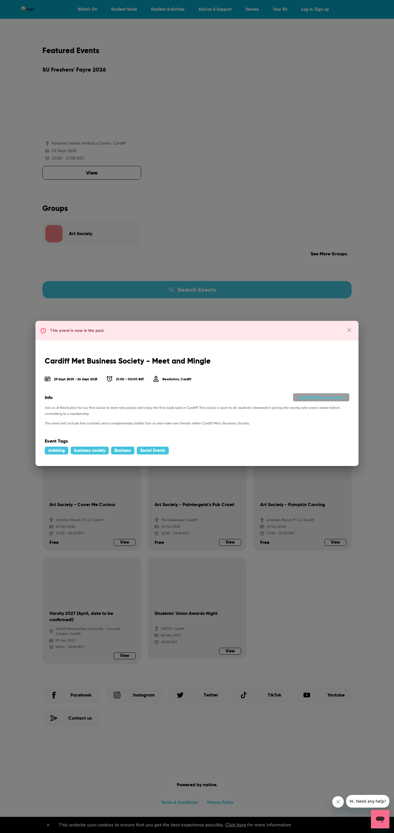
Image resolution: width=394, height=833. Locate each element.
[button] (321, 397)
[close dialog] (349, 330)
